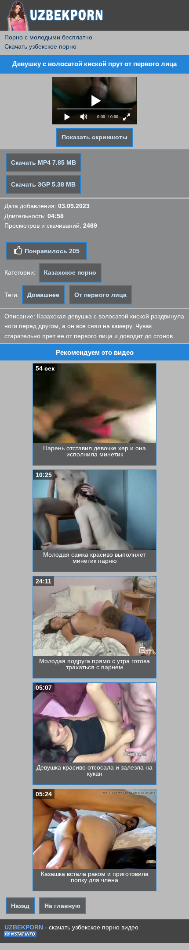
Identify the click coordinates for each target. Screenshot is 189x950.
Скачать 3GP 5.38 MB (43, 184)
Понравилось (51, 250)
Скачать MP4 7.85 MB (43, 162)
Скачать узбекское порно (40, 46)
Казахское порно (70, 272)
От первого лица (100, 294)
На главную (62, 905)
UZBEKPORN (23, 927)
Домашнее (43, 294)
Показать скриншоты (94, 137)
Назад (20, 905)
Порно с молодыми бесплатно (48, 37)
